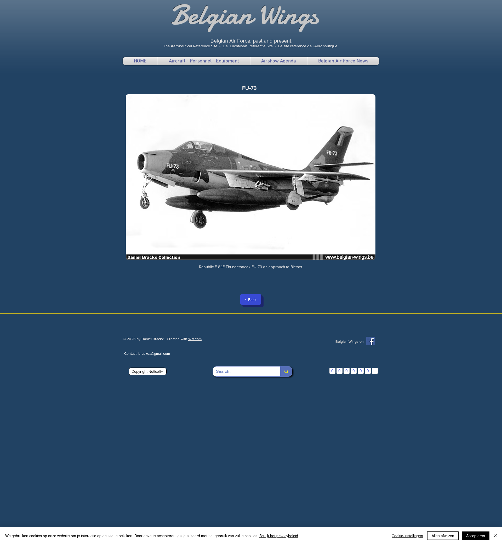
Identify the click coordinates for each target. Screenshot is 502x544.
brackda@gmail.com (154, 353)
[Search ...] (286, 371)
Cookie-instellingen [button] (407, 535)
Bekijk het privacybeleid (278, 535)
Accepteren (475, 535)
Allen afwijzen (443, 535)
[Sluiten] (496, 535)
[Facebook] (370, 341)
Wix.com (195, 339)
